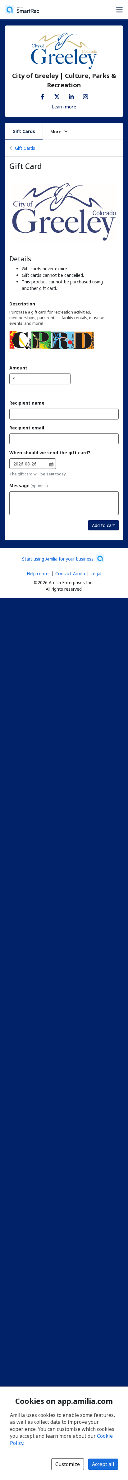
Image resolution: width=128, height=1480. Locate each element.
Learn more (64, 106)
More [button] (55, 132)
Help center (38, 573)
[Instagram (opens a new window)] (85, 95)
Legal (95, 573)
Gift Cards (23, 131)
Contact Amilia (70, 573)
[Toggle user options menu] (119, 9)
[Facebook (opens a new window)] (42, 95)
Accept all (103, 1464)
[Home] (22, 9)
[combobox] (28, 464)
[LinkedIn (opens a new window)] (71, 95)
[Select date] (51, 464)
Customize (67, 1464)
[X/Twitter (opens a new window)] (57, 95)
